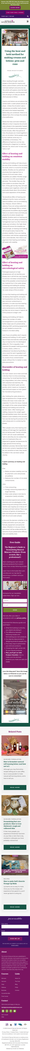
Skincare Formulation (17, 70)
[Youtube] (14, 1011)
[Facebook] (3, 1011)
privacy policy (21, 618)
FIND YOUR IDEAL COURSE (15, 12)
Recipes (9, 70)
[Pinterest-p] (10, 1011)
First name (4, 923)
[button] (28, 16)
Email (3, 931)
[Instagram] (6, 1011)
